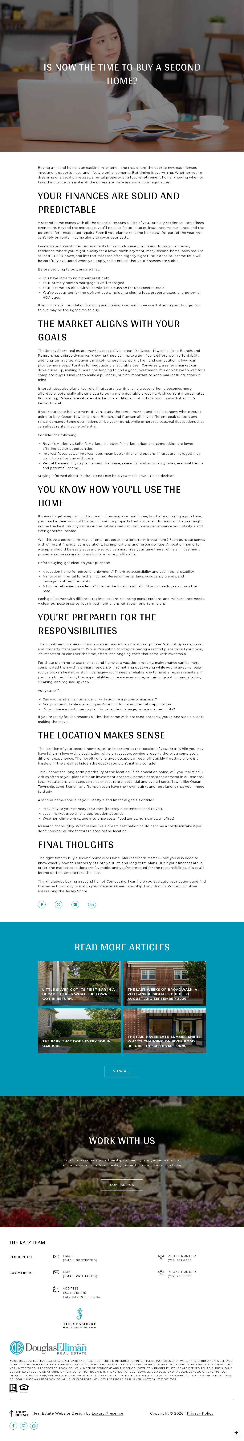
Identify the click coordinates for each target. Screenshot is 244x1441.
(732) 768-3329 (179, 1276)
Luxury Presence (107, 1413)
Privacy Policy (200, 1413)
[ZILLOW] (34, 1426)
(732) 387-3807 (166, 1379)
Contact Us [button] (122, 1185)
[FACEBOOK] (13, 1426)
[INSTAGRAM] (23, 1426)
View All (122, 1071)
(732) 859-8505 (179, 1260)
